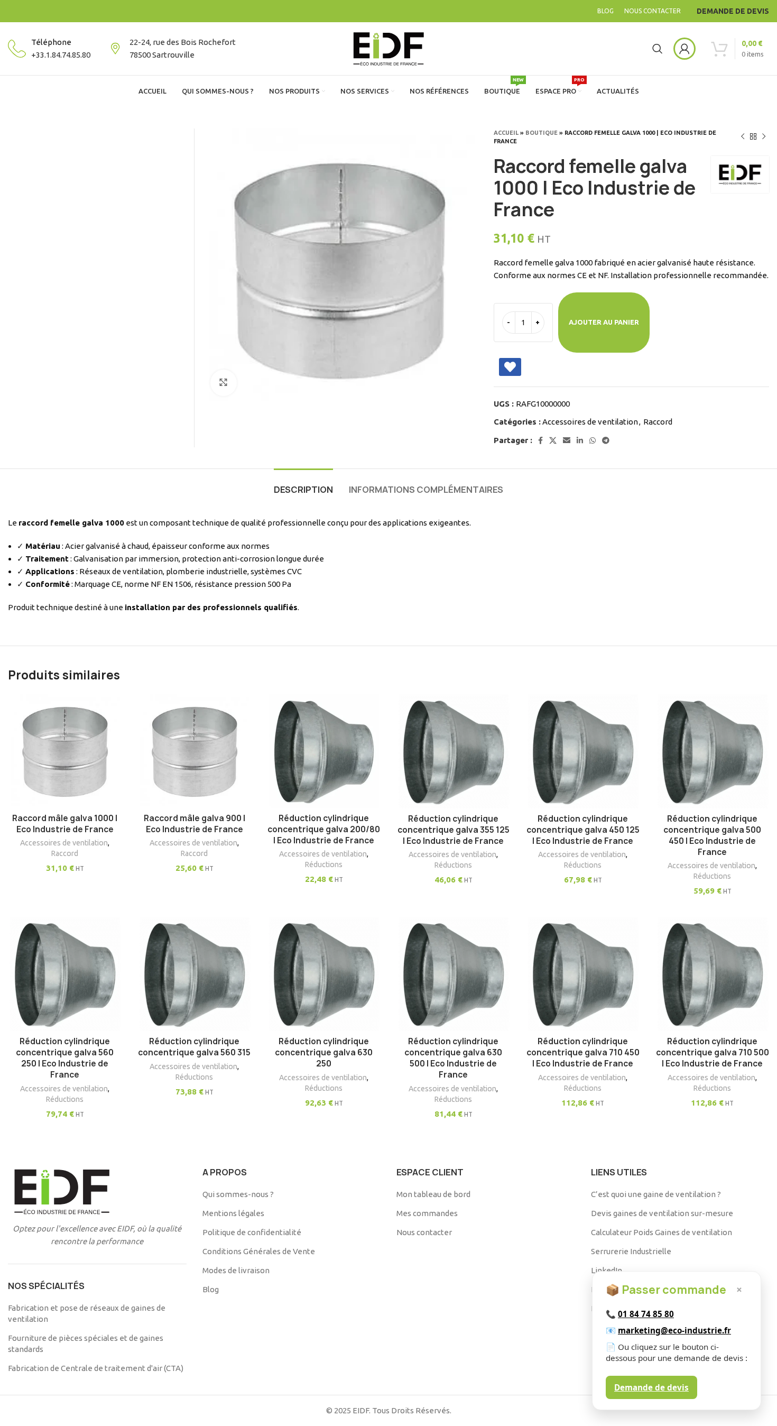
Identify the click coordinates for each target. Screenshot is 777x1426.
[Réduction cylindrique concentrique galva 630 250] (324, 974)
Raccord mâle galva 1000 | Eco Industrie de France (64, 824)
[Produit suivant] (763, 137)
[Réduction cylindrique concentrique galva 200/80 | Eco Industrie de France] (324, 751)
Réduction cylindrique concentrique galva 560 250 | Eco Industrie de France (65, 1058)
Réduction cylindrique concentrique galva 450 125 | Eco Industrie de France (583, 830)
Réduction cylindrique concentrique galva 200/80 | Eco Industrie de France (323, 829)
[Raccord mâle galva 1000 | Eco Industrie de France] (65, 751)
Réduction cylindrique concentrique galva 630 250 (324, 1052)
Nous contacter (424, 1232)
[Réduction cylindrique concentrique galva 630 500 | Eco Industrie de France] (453, 974)
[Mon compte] (684, 48)
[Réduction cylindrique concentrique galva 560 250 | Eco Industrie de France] (65, 974)
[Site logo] (388, 47)
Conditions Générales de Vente (258, 1251)
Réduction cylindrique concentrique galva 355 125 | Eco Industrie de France (453, 830)
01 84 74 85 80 (646, 1314)
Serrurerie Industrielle (631, 1251)
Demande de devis (651, 1387)
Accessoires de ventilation (590, 421)
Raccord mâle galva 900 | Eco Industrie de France (194, 824)
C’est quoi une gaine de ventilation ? (656, 1194)
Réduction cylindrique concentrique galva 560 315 (194, 1047)
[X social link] (553, 440)
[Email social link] (567, 440)
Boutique (541, 133)
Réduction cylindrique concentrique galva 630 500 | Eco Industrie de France (453, 1058)
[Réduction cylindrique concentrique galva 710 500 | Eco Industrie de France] (712, 974)
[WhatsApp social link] (592, 440)
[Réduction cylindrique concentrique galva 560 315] (194, 974)
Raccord (657, 421)
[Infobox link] (49, 48)
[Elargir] (223, 383)
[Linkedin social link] (580, 440)
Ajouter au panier (604, 322)
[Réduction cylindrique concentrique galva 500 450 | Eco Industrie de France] (712, 751)
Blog (210, 1289)
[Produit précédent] (742, 137)
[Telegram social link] (606, 440)
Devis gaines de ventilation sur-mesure (662, 1213)
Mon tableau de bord (433, 1194)
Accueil (506, 133)
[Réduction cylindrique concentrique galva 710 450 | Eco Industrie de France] (583, 974)
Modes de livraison (236, 1270)
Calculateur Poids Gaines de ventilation (661, 1232)
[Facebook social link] (540, 440)
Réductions (324, 864)
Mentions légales (233, 1213)
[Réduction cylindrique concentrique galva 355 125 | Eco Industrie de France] (453, 751)
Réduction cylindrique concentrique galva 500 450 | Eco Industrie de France (712, 835)
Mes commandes (427, 1213)
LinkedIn (606, 1270)
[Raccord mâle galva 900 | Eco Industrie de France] (194, 751)
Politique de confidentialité (251, 1232)
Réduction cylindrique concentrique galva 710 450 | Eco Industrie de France (583, 1052)
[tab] (303, 484)
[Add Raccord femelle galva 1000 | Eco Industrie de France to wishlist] (510, 367)
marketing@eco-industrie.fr (674, 1330)
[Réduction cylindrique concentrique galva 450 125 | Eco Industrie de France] (583, 751)
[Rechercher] (657, 48)
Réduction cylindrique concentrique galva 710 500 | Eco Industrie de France (712, 1052)
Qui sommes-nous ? (238, 1194)
